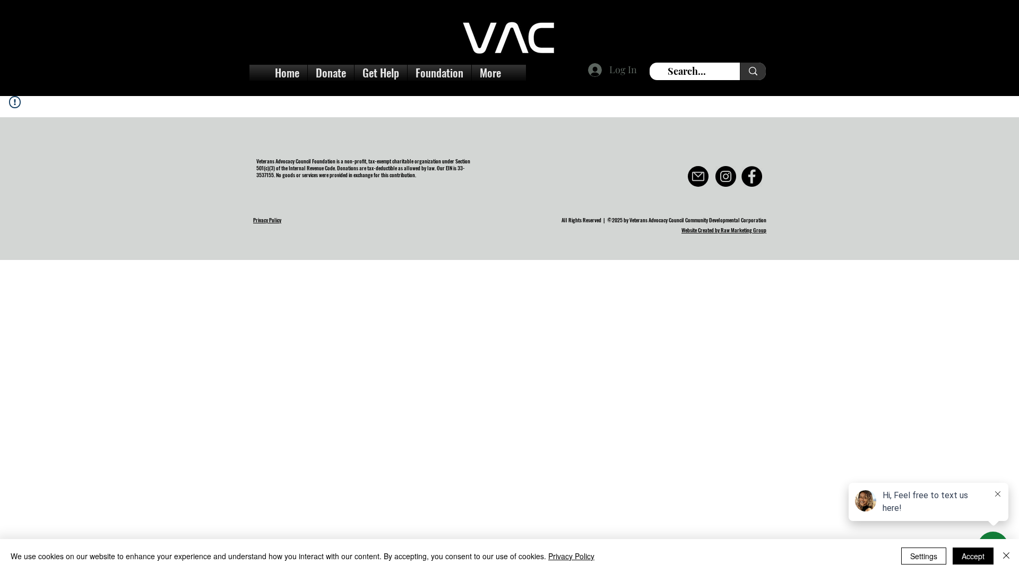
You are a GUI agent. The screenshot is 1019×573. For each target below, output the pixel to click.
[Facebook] (751, 176)
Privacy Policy (571, 556)
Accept (973, 556)
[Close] (1006, 556)
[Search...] (753, 71)
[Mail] (698, 176)
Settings (923, 556)
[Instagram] (725, 176)
